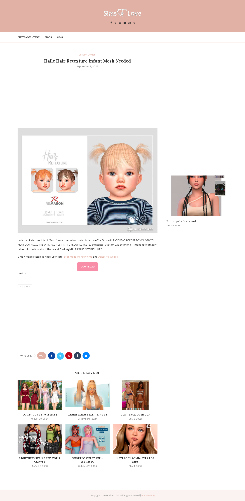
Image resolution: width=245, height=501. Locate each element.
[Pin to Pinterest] (68, 355)
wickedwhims (84, 256)
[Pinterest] (120, 23)
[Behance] (129, 23)
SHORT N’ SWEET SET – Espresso (87, 460)
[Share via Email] (86, 355)
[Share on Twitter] (60, 355)
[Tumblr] (134, 23)
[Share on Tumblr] (77, 355)
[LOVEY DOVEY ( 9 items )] (40, 395)
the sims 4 (25, 287)
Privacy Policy (148, 495)
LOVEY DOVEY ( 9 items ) (39, 414)
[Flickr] (125, 23)
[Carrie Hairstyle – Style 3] (87, 395)
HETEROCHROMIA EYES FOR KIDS (135, 460)
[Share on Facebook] (51, 355)
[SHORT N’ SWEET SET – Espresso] (87, 438)
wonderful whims (108, 256)
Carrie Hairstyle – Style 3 (87, 414)
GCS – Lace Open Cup (135, 414)
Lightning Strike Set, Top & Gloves (39, 460)
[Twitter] (115, 23)
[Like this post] (42, 355)
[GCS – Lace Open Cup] (135, 395)
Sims (60, 37)
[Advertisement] (87, 98)
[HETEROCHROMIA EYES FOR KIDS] (135, 438)
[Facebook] (111, 23)
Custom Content (29, 37)
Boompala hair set (181, 221)
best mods (70, 256)
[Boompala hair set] (196, 196)
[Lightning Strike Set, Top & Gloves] (40, 438)
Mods (48, 37)
